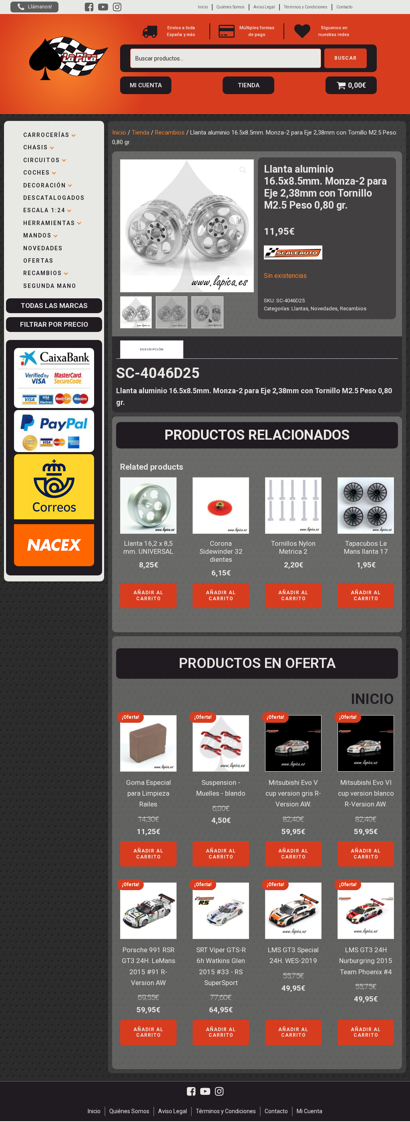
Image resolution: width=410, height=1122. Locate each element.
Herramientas (49, 223)
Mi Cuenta (309, 1111)
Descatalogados (54, 198)
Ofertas (38, 260)
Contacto (344, 7)
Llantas (299, 309)
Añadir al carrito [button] (148, 595)
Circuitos (41, 160)
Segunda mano (49, 286)
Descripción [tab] (152, 349)
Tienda (140, 132)
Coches (36, 172)
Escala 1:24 (44, 210)
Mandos (37, 235)
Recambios (42, 273)
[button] (243, 170)
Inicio (203, 7)
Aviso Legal (264, 7)
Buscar (345, 58)
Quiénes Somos (231, 7)
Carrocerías (46, 135)
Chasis (35, 147)
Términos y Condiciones (306, 7)
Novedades (43, 248)
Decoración (44, 185)
